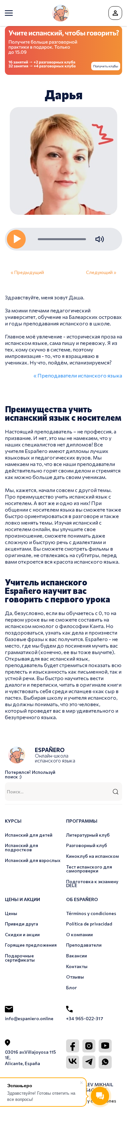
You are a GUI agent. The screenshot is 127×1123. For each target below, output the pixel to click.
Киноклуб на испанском (92, 856)
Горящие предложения (31, 945)
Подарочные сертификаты (20, 958)
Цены (11, 913)
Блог (71, 987)
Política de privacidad (89, 923)
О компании (79, 934)
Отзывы (75, 976)
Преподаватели (84, 945)
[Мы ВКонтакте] (72, 1062)
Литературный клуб (88, 835)
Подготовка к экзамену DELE (92, 883)
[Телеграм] (88, 1062)
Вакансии (76, 955)
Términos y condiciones (91, 913)
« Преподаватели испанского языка (78, 375)
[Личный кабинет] (115, 13)
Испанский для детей (28, 835)
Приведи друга (21, 923)
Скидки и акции (22, 934)
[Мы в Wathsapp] (105, 1062)
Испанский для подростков (21, 847)
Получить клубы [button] (105, 66)
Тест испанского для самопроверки (89, 869)
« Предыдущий (27, 272)
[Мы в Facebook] (72, 1045)
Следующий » (101, 272)
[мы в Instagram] (88, 1045)
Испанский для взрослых (33, 860)
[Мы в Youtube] (105, 1045)
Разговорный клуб (86, 845)
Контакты (77, 966)
